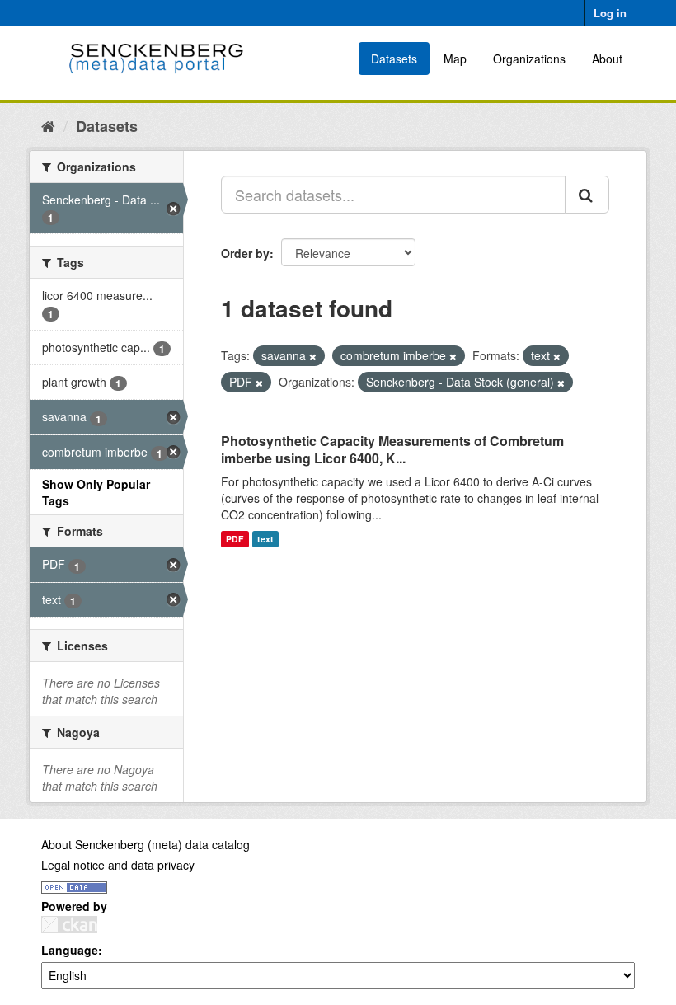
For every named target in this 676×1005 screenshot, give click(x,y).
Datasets (394, 58)
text (265, 539)
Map (455, 58)
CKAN (69, 924)
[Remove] (313, 356)
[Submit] (587, 195)
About (607, 58)
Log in (610, 13)
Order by (245, 253)
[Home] (48, 125)
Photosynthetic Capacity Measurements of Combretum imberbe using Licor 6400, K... (392, 449)
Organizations (529, 58)
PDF (234, 539)
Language (69, 950)
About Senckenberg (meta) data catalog (145, 844)
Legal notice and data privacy (118, 865)
